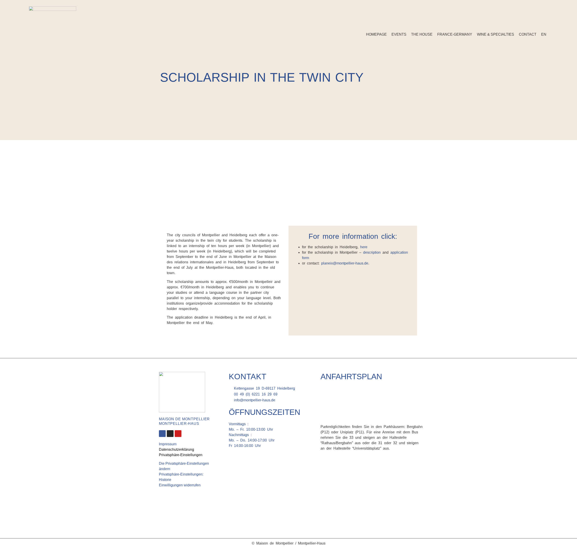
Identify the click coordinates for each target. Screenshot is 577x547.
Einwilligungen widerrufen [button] (180, 485)
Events (399, 34)
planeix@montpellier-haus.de (344, 263)
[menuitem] (543, 34)
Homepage (376, 34)
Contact (527, 34)
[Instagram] (546, 22)
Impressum (167, 444)
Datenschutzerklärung (176, 449)
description (372, 252)
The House (422, 34)
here (363, 247)
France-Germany (454, 34)
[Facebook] (539, 22)
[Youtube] (178, 433)
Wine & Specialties (495, 34)
